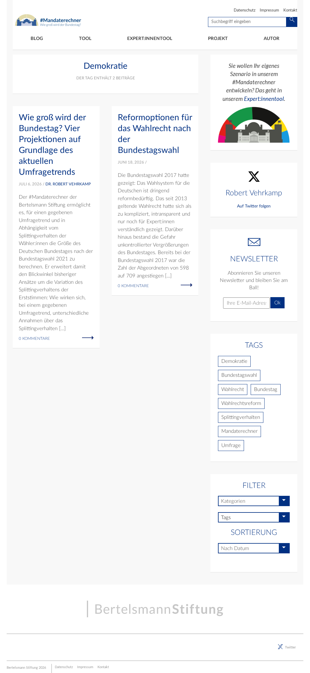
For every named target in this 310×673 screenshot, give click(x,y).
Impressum (269, 10)
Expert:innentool (149, 38)
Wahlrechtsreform (241, 403)
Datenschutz (245, 10)
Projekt (218, 38)
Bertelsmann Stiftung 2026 (26, 667)
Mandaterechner (239, 431)
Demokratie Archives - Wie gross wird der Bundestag (48, 18)
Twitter (290, 647)
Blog (37, 38)
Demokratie (234, 361)
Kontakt (290, 10)
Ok (277, 302)
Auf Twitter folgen (254, 206)
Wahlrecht (232, 389)
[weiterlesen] (88, 337)
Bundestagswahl (239, 375)
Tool (85, 38)
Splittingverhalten (240, 417)
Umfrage (231, 445)
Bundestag (265, 389)
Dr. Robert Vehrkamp (68, 184)
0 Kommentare (34, 339)
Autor (271, 38)
